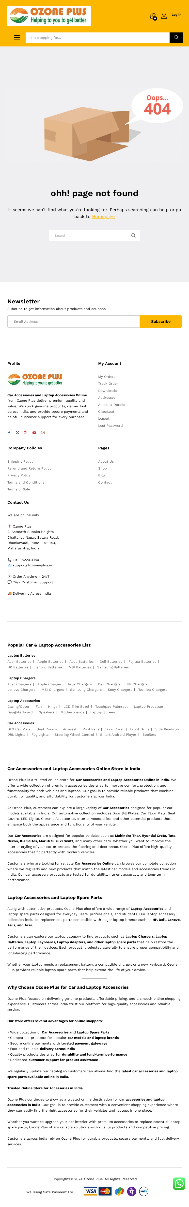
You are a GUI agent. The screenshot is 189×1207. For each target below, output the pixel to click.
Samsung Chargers (86, 690)
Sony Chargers (120, 690)
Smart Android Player (118, 734)
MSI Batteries (80, 667)
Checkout (106, 411)
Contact (105, 482)
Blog (101, 475)
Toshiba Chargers (152, 690)
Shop (102, 468)
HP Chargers (137, 684)
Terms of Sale (18, 489)
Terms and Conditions (25, 482)
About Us (106, 461)
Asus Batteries (81, 661)
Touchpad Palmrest (111, 706)
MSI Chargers (53, 690)
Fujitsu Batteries (142, 661)
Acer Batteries (19, 661)
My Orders (106, 377)
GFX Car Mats (19, 729)
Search (176, 37)
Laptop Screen (102, 712)
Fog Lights (40, 734)
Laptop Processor (148, 706)
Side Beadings (167, 729)
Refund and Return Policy (29, 468)
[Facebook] (9, 433)
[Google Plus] (26, 433)
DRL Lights (16, 734)
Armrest (70, 729)
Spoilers (149, 734)
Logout (104, 418)
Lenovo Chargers (21, 690)
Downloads (107, 391)
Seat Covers (47, 729)
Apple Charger (49, 684)
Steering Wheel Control (74, 734)
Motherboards (72, 712)
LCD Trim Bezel (76, 706)
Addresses (106, 397)
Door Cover (114, 729)
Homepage (103, 216)
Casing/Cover (18, 706)
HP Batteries (17, 667)
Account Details (111, 405)
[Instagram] (42, 433)
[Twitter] (17, 433)
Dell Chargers (109, 684)
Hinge (52, 706)
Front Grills (139, 729)
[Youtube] (34, 433)
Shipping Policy (20, 461)
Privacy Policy (19, 475)
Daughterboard (20, 712)
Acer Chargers (19, 684)
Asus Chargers (80, 684)
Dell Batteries (111, 661)
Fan (39, 706)
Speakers (46, 712)
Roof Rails (91, 729)
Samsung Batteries (113, 667)
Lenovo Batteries (48, 667)
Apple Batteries (50, 661)
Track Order (108, 383)
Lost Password (110, 425)
